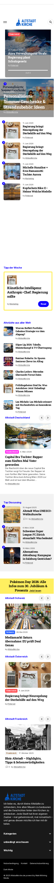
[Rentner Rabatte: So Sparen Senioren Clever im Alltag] (8, 372)
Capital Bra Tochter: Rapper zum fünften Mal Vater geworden (24, 470)
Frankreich (11, 769)
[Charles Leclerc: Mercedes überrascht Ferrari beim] (8, 385)
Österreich (11, 708)
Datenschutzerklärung (39, 880)
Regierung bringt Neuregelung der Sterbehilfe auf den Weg (34, 132)
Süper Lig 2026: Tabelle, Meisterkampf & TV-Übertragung (28, 355)
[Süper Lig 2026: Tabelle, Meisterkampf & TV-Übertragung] (8, 355)
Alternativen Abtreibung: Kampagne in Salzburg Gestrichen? (36, 574)
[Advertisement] (28, 237)
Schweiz (10, 651)
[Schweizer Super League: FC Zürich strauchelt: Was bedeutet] (12, 548)
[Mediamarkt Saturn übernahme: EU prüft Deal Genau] (27, 636)
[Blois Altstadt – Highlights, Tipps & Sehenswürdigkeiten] (27, 754)
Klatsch (12, 34)
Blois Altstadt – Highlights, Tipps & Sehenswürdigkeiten (25, 777)
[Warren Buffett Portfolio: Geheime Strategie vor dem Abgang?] (8, 338)
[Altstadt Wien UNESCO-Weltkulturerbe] (12, 526)
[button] (5, 22)
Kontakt (24, 880)
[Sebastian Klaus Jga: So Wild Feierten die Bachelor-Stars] (27, 53)
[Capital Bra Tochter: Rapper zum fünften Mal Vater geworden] (27, 445)
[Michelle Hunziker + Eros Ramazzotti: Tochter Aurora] (12, 178)
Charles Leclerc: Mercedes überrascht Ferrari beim (29, 384)
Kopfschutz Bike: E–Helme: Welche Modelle (35, 198)
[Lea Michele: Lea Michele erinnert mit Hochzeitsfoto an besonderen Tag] (8, 415)
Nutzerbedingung (11, 880)
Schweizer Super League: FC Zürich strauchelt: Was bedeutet (34, 550)
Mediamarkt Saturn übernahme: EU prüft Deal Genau (23, 660)
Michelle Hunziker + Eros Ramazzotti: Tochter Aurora (35, 178)
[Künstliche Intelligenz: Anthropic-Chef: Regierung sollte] (26, 298)
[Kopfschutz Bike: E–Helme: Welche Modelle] (12, 199)
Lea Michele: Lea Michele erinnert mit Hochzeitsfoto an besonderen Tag (32, 415)
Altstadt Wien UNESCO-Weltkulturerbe (32, 526)
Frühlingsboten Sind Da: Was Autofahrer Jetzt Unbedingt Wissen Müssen (31, 398)
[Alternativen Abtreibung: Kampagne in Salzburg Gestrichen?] (12, 572)
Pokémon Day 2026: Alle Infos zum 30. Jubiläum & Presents (28, 606)
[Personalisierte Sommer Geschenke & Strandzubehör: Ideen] (28, 98)
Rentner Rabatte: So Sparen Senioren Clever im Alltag (30, 370)
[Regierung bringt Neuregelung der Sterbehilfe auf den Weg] (12, 130)
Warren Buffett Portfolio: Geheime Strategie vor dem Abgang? (30, 338)
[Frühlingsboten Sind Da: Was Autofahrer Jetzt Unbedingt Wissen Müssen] (8, 399)
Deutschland (12, 461)
